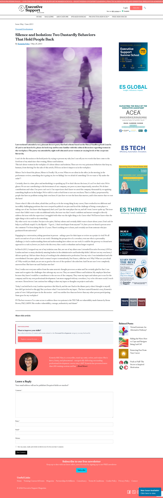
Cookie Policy (111, 481)
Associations (62, 17)
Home (39, 17)
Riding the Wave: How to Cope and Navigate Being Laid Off (138, 341)
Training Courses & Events (34, 481)
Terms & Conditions (96, 481)
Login (125, 8)
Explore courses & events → (30, 339)
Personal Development (24, 29)
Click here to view (148, 493)
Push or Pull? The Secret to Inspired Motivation (137, 364)
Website (17, 438)
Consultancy (82, 481)
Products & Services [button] (98, 17)
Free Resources (119, 17)
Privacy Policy (124, 481)
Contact (134, 481)
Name (17, 421)
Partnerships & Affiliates (65, 481)
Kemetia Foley (24, 44)
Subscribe (136, 8)
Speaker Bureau (78, 17)
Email (17, 430)
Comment (18, 390)
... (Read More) (81, 366)
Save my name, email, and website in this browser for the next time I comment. (41, 447)
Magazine (49, 17)
